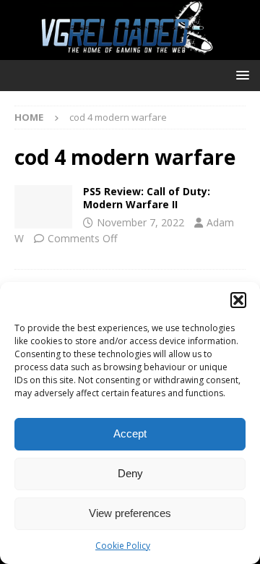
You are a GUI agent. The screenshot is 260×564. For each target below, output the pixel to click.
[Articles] (43, 206)
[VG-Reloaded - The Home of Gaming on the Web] (130, 52)
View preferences (130, 513)
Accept (130, 433)
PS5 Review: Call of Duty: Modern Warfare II (146, 197)
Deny (130, 473)
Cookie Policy (122, 545)
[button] (238, 300)
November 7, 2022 (140, 222)
